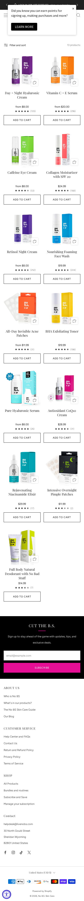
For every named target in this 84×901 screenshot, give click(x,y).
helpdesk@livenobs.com (18, 824)
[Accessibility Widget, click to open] (6, 894)
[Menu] (6, 15)
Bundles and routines (16, 790)
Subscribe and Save (15, 797)
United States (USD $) (40, 872)
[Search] (78, 15)
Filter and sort (18, 45)
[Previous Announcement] (6, 5)
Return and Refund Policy (19, 750)
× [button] (73, 8)
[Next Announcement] (77, 5)
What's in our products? (18, 702)
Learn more (24, 27)
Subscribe (42, 667)
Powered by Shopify (42, 891)
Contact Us (10, 743)
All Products (11, 783)
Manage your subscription (19, 803)
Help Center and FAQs (17, 736)
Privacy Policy (12, 756)
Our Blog (9, 716)
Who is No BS (12, 696)
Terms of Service (13, 763)
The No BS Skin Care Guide (19, 709)
